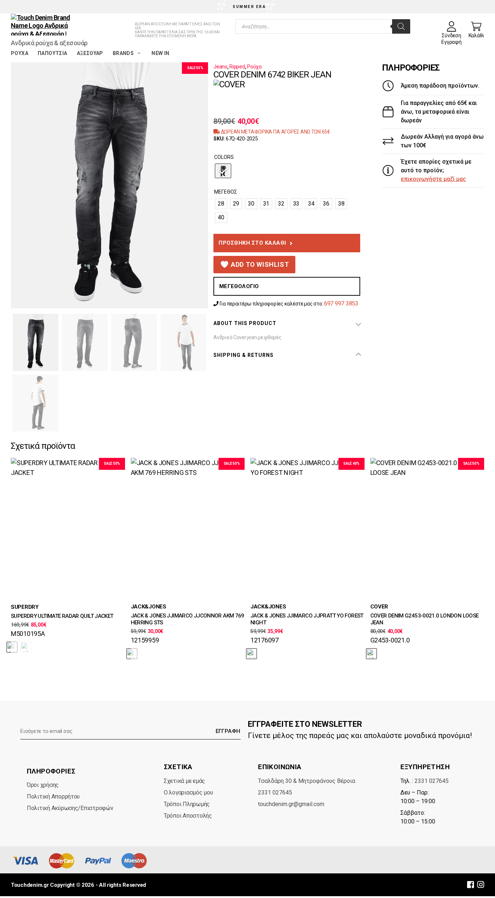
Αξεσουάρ (90, 53)
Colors (224, 157)
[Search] (401, 26)
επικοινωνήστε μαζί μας (433, 179)
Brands (123, 53)
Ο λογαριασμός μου (188, 792)
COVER (379, 606)
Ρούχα (19, 53)
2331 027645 (275, 792)
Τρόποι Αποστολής (188, 815)
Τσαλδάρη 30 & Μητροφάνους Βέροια (306, 780)
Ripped (237, 66)
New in (160, 53)
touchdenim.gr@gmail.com (291, 804)
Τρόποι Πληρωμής (187, 804)
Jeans (220, 66)
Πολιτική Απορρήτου (53, 796)
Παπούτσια (52, 53)
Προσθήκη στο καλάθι (252, 243)
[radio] (223, 171)
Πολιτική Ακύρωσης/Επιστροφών (70, 808)
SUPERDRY (25, 607)
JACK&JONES (148, 606)
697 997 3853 (341, 303)
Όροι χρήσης (43, 784)
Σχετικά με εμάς (184, 780)
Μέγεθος (225, 192)
